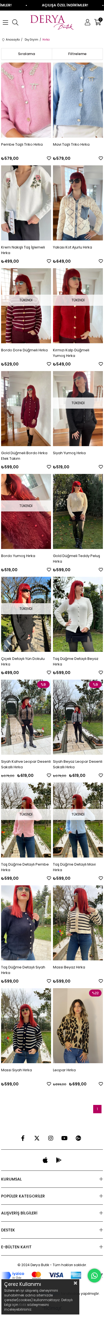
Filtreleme (77, 53)
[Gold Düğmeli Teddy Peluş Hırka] (78, 511)
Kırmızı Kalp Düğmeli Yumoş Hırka (71, 352)
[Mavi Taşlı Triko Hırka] (78, 100)
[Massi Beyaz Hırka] (78, 922)
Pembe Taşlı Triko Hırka (22, 144)
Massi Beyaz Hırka (69, 967)
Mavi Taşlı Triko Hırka (71, 144)
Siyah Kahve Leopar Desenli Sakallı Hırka (26, 764)
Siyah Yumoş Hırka (69, 453)
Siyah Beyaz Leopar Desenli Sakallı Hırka (77, 764)
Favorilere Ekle (49, 158)
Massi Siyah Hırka (16, 1070)
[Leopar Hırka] (78, 1025)
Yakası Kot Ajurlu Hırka (72, 247)
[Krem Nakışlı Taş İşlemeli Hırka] (26, 202)
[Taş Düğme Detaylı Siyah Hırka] (26, 922)
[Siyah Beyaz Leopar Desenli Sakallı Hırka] (78, 717)
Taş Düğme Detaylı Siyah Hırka (23, 970)
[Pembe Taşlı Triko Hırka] (26, 100)
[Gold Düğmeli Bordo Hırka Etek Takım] (26, 408)
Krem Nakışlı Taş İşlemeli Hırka (23, 250)
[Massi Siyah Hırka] (26, 1025)
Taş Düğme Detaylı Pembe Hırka (25, 867)
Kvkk (22, 1304)
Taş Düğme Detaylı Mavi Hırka (74, 867)
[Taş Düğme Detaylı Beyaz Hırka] (78, 614)
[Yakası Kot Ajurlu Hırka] (78, 202)
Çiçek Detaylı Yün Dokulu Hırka (23, 661)
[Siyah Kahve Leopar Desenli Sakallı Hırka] (26, 717)
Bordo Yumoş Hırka (18, 555)
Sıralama (26, 53)
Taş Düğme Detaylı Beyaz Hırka (75, 661)
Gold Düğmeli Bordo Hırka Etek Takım (24, 455)
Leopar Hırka (64, 1070)
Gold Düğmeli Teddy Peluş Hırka (76, 558)
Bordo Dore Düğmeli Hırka (24, 350)
